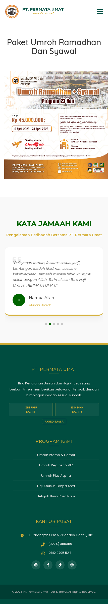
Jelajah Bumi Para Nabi (56, 496)
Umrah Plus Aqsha (56, 475)
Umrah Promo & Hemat (56, 454)
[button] (46, 324)
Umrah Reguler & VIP (56, 465)
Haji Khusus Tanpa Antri (56, 486)
